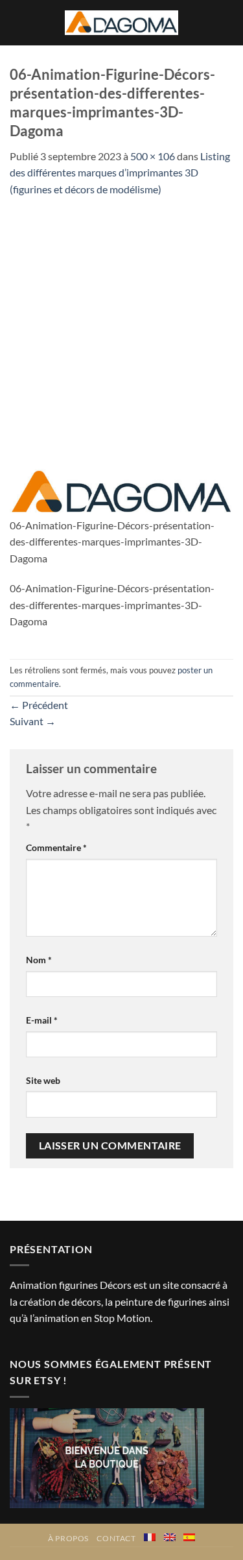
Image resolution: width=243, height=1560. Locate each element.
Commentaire (56, 847)
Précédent (39, 705)
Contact (116, 1538)
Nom (39, 959)
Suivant (33, 721)
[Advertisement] (121, 325)
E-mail (42, 1020)
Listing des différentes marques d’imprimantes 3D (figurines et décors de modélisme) (120, 172)
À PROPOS (68, 1538)
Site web (43, 1080)
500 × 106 (152, 156)
